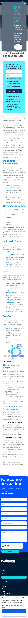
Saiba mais (18, 47)
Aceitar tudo (14, 611)
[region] (14, 607)
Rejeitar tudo (14, 614)
